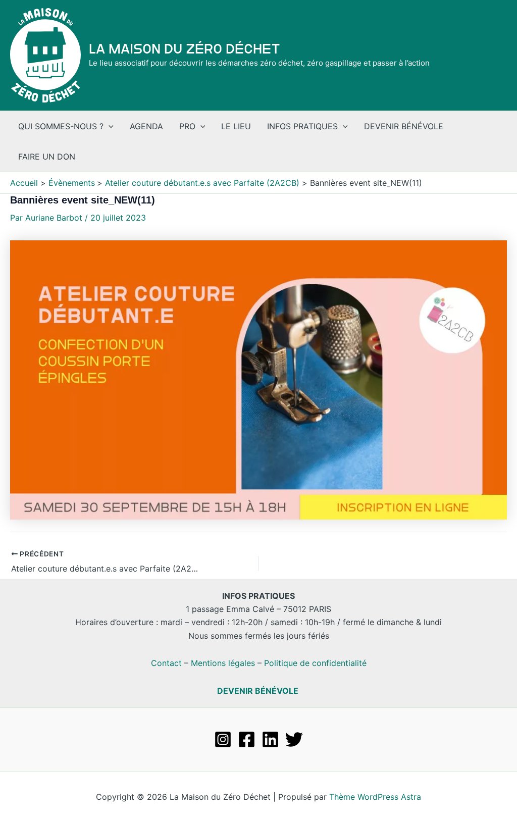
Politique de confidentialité (315, 663)
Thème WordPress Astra (375, 797)
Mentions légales (223, 663)
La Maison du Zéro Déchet (184, 49)
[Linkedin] (270, 739)
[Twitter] (294, 739)
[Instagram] (223, 739)
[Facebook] (246, 739)
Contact (166, 663)
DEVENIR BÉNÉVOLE (257, 691)
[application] (109, 126)
